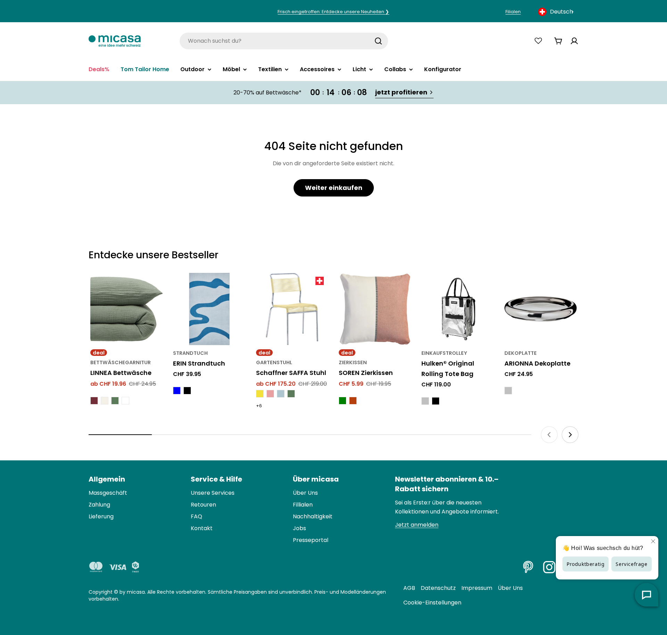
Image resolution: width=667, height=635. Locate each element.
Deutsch (561, 12)
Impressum (476, 588)
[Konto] (574, 41)
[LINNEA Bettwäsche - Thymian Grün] (115, 400)
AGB (409, 588)
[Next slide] (570, 434)
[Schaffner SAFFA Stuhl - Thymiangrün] (291, 394)
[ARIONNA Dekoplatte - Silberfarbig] (508, 390)
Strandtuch (190, 353)
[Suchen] (378, 41)
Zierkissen (353, 362)
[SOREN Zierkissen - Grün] (342, 400)
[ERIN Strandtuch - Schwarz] (187, 390)
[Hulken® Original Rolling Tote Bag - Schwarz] (435, 401)
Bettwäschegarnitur (120, 362)
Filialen (513, 11)
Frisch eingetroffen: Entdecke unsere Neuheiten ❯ (333, 11)
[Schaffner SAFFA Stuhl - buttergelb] (260, 394)
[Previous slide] (549, 434)
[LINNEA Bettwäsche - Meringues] (104, 400)
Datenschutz (438, 588)
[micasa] (115, 40)
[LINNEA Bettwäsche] (126, 309)
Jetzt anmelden (416, 525)
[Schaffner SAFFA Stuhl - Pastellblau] (281, 394)
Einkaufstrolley (444, 353)
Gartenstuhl (274, 362)
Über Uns (510, 588)
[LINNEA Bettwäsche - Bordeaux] (94, 400)
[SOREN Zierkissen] (375, 309)
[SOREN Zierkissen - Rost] (353, 400)
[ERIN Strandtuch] (209, 309)
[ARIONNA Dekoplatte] (540, 309)
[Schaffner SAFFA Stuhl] (292, 309)
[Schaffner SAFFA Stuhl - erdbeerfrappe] (270, 394)
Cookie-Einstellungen (432, 603)
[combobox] (556, 11)
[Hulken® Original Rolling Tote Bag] (457, 309)
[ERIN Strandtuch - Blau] (177, 390)
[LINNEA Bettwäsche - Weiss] (125, 400)
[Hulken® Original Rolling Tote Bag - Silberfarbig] (425, 401)
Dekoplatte (520, 353)
